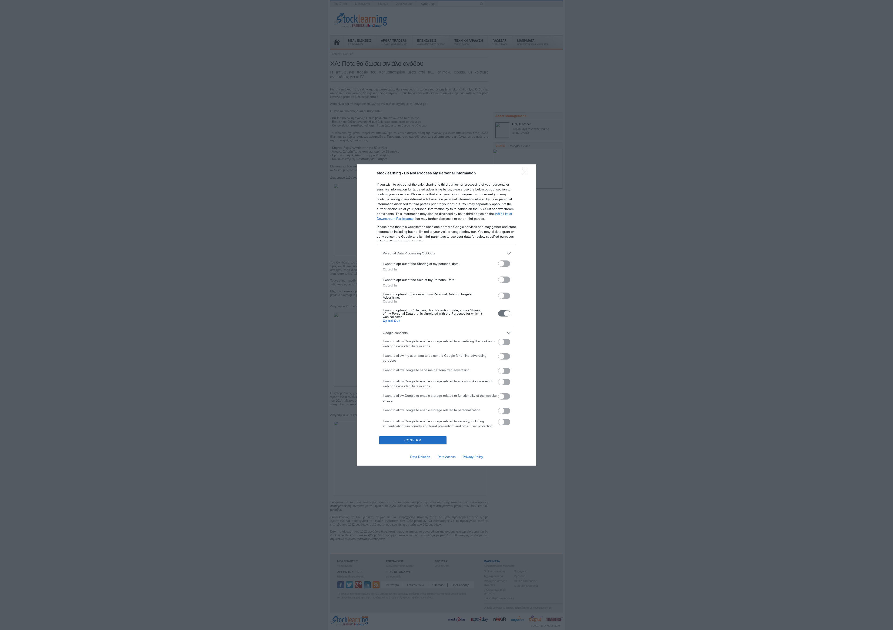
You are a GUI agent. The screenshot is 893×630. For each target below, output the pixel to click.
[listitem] (446, 253)
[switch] (504, 263)
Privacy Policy (473, 457)
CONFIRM (413, 440)
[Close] (527, 173)
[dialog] (446, 315)
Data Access (446, 457)
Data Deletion (420, 457)
